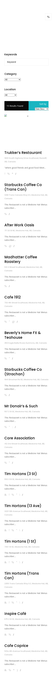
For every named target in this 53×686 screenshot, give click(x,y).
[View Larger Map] (48, 16)
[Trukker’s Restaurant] (26, 130)
